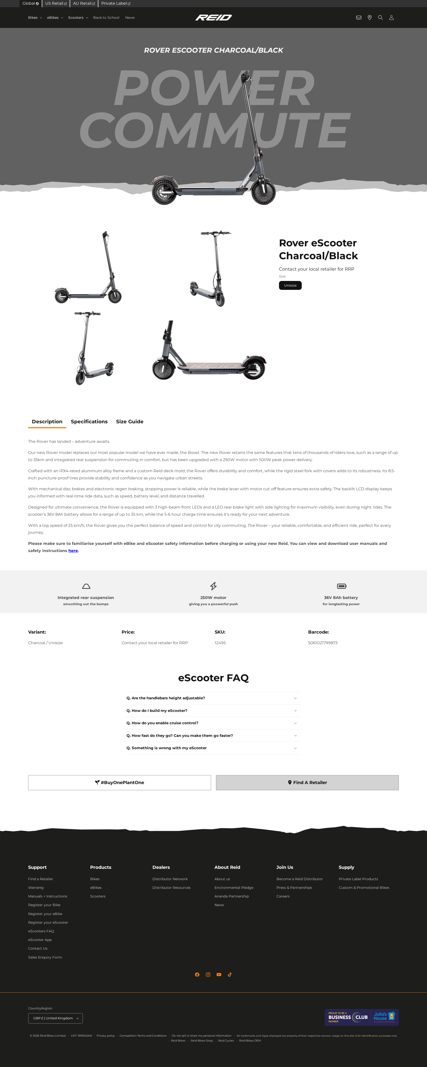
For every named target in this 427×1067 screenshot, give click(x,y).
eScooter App (40, 940)
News (219, 905)
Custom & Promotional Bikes (364, 887)
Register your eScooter (48, 922)
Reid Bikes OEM (250, 1040)
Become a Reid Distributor (300, 879)
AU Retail (82, 3)
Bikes (33, 17)
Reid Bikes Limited (52, 1035)
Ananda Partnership (231, 896)
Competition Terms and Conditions (143, 1035)
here (73, 550)
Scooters (76, 17)
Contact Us (37, 948)
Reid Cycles (226, 1040)
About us (222, 879)
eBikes (53, 17)
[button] (34, 17)
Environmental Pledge (233, 887)
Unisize (290, 285)
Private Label (114, 3)
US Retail (54, 3)
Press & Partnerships (294, 887)
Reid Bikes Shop (202, 1040)
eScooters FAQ (41, 931)
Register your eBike (45, 914)
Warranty (36, 887)
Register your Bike (44, 905)
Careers (283, 896)
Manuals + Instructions (47, 896)
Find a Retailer (40, 879)
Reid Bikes (178, 1040)
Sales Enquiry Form (45, 957)
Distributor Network (170, 879)
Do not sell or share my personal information (201, 1035)
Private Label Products (358, 879)
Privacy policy (106, 1035)
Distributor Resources (171, 887)
